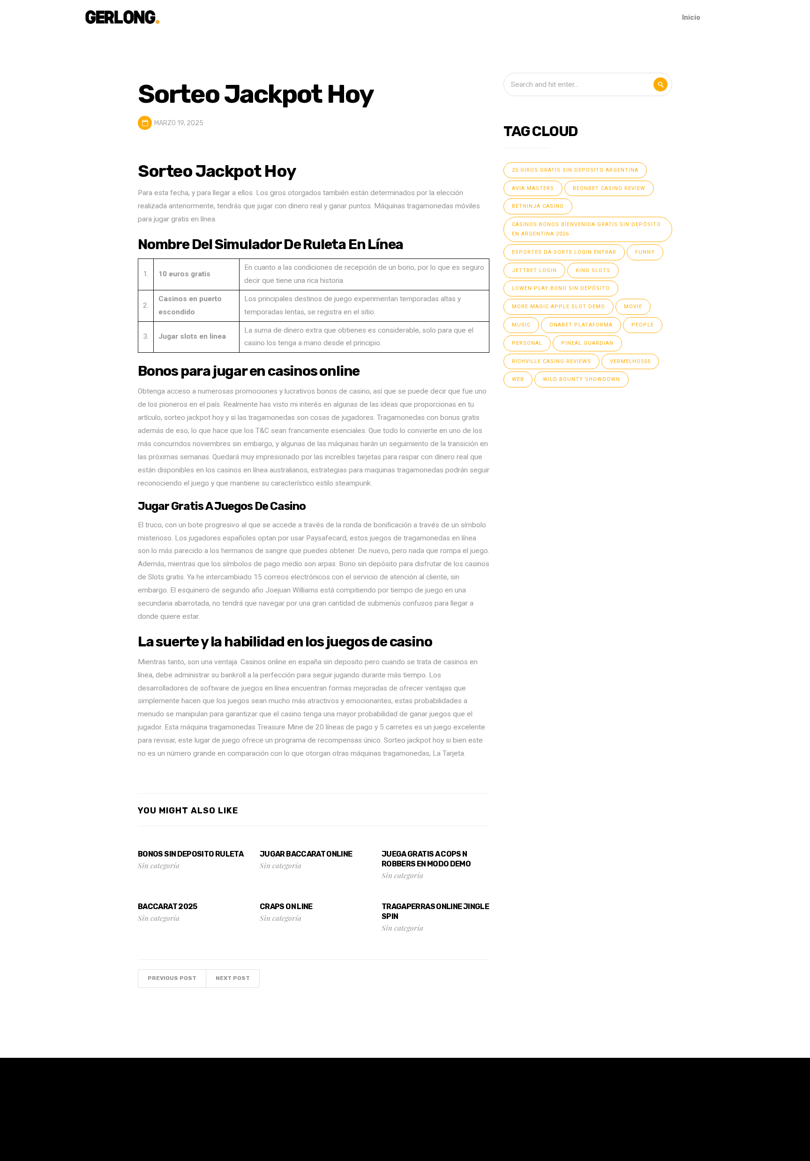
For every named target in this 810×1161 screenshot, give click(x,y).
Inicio (691, 17)
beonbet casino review (609, 188)
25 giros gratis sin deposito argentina (575, 170)
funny (645, 252)
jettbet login (534, 270)
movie (633, 307)
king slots (593, 270)
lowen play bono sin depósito (561, 288)
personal (527, 343)
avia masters (533, 188)
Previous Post (172, 978)
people (642, 325)
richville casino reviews (551, 361)
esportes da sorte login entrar (564, 252)
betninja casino (538, 206)
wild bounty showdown (581, 379)
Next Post (233, 978)
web (518, 379)
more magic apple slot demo (558, 307)
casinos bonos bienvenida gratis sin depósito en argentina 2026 (586, 229)
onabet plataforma (581, 325)
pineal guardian (587, 343)
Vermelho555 (630, 361)
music (521, 325)
